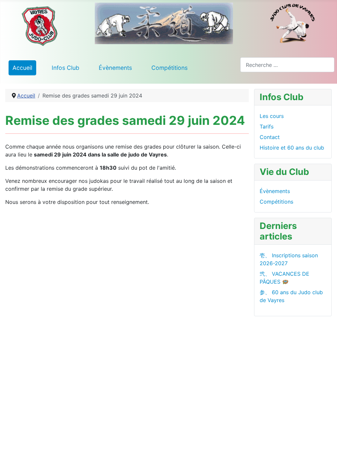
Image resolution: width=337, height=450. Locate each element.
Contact (270, 137)
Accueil (22, 67)
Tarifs (266, 126)
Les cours (272, 116)
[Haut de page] (325, 438)
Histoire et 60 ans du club (292, 147)
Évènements (115, 67)
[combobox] (287, 64)
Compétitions (169, 67)
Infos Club (65, 67)
